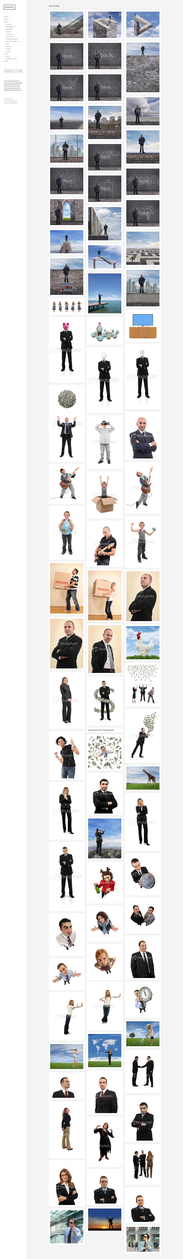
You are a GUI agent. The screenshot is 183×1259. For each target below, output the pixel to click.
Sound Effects (11, 59)
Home (6, 17)
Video (6, 61)
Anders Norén (13, 103)
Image (6, 22)
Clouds (8, 31)
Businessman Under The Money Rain (101, 730)
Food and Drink (12, 39)
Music (8, 56)
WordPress (14, 101)
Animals (9, 24)
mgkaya (9, 7)
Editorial (9, 36)
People (8, 49)
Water (8, 51)
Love (7, 44)
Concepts (9, 34)
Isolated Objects (12, 41)
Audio (6, 54)
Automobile (10, 27)
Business (9, 29)
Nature (8, 46)
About (6, 19)
